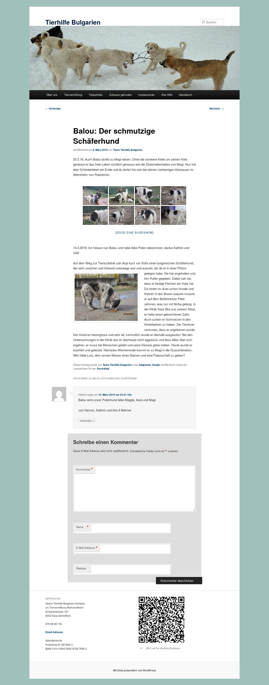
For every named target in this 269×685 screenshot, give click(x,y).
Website (81, 568)
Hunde (156, 365)
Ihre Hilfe (166, 95)
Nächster (216, 108)
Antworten (87, 420)
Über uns (51, 95)
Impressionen (146, 95)
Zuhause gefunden (120, 95)
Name (82, 527)
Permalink (103, 368)
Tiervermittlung (73, 95)
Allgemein (145, 365)
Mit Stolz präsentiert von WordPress (134, 670)
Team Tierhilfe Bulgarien (127, 150)
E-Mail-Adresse (87, 547)
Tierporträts (96, 95)
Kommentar (84, 469)
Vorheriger (53, 108)
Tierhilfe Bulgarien (72, 21)
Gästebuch (185, 95)
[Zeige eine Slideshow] (134, 232)
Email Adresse (54, 632)
